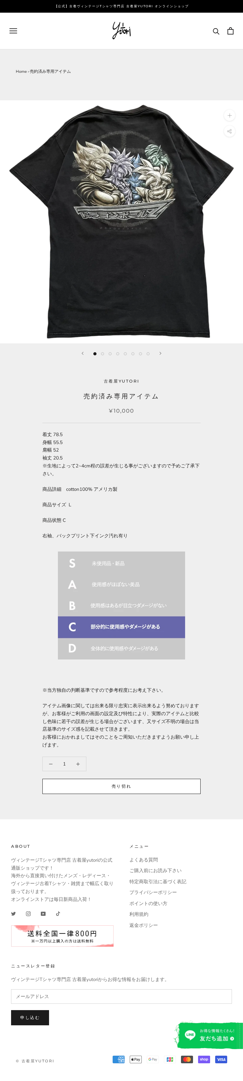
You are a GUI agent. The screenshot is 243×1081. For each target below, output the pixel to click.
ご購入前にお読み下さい (155, 870)
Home (21, 71)
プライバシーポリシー (153, 892)
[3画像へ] (110, 353)
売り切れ (121, 786)
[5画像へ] (125, 353)
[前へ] (83, 353)
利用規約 (138, 914)
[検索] (216, 31)
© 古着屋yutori (35, 1061)
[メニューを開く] (13, 31)
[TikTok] (58, 913)
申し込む (30, 1017)
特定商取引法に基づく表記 (157, 881)
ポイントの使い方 (148, 903)
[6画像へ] (132, 353)
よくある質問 (143, 860)
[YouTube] (43, 913)
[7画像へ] (140, 353)
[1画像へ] (95, 353)
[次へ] (160, 353)
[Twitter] (13, 913)
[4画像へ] (117, 353)
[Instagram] (28, 913)
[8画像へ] (148, 353)
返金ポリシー (143, 925)
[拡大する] (229, 115)
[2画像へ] (102, 353)
